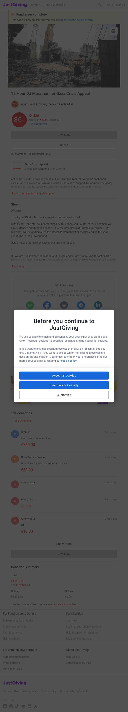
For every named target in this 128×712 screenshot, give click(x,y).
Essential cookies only (64, 385)
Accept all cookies (64, 375)
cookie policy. (69, 360)
